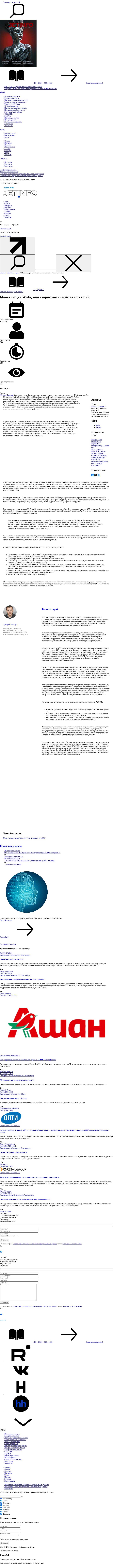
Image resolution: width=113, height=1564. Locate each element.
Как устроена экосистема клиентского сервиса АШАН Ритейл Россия (28, 1060)
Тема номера (18, 292)
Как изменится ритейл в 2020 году (13, 1098)
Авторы (7, 149)
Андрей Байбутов (6, 971)
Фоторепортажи (10, 133)
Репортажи (8, 124)
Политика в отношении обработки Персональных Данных (22, 174)
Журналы (7, 155)
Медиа (2, 129)
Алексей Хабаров (6, 1072)
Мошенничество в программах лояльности (17, 1080)
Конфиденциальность (8, 170)
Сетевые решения (11, 106)
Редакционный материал (13, 857)
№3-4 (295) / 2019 (6, 1092)
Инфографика (9, 135)
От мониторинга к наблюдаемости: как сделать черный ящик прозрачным (32, 853)
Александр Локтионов (12, 864)
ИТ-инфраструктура (12, 96)
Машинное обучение (12, 104)
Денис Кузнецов (6, 920)
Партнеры (8, 162)
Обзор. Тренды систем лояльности (13, 1152)
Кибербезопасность (11, 98)
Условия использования (9, 172)
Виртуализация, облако (13, 112)
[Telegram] (99, 475)
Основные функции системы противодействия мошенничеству (25, 1199)
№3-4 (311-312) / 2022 (8, 995)
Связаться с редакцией (11, 2)
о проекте (3, 158)
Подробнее (4, 937)
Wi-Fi (98, 425)
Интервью (8, 143)
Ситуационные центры (13, 122)
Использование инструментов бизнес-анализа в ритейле (22, 979)
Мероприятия (9, 147)
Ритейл (98, 427)
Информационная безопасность (16, 100)
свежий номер (5, 229)
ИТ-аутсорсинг (10, 120)
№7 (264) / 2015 (6, 953)
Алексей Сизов (5, 1090)
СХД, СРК (8, 114)
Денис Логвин (5, 993)
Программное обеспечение (14, 110)
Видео (6, 137)
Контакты (8, 164)
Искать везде (7, 1499)
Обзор (23, 1094)
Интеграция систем (11, 118)
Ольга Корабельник (7, 1144)
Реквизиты (8, 166)
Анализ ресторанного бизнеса (11, 959)
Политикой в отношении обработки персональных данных (35, 1244)
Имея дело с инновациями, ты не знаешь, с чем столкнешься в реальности (29, 1177)
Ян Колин (4, 1164)
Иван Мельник (5, 1191)
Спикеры (7, 151)
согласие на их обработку (72, 1244)
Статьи (7, 141)
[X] (95, 475)
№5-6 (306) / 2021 (6, 1074)
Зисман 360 (8, 126)
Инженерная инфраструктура (15, 108)
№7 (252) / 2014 (6, 1193)
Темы (6, 202)
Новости (7, 145)
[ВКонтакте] (92, 475)
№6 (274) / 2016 (6, 973)
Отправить (4, 1543)
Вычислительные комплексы (15, 102)
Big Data (7, 116)
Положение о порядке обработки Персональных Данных (21, 176)
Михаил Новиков (6, 395)
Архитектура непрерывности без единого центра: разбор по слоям (29, 860)
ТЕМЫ (2, 92)
